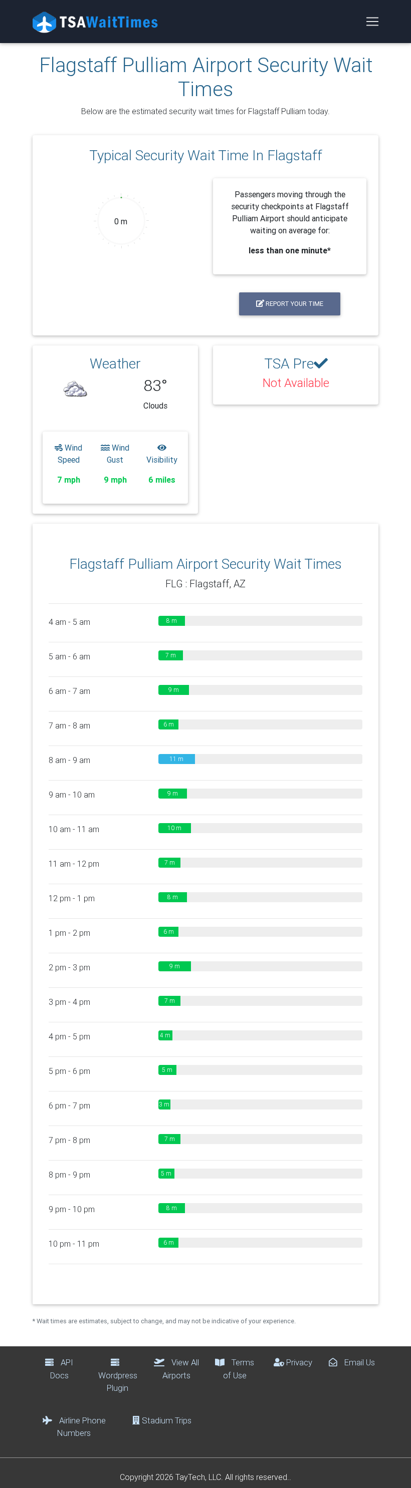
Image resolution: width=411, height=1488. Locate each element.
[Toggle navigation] (372, 21)
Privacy (298, 1362)
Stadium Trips (165, 1420)
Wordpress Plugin (117, 1381)
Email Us (358, 1362)
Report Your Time (293, 303)
